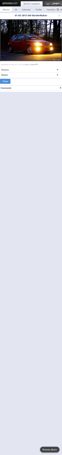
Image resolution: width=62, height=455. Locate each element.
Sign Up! (50, 3)
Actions (5, 70)
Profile (39, 9)
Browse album (50, 449)
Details (4, 75)
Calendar (26, 9)
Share (5, 81)
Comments (6, 88)
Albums (6, 9)
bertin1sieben (30, 64)
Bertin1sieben (31, 3)
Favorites (51, 9)
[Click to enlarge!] (31, 40)
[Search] (57, 9)
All (16, 9)
